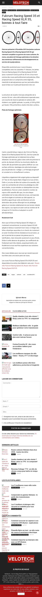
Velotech (4, 7)
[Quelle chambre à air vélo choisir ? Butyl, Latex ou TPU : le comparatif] (7, 318)
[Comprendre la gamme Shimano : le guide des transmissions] (6, 502)
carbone (19, 274)
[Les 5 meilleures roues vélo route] (6, 489)
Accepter (21, 594)
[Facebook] (4, 286)
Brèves (4, 349)
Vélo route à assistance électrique (20, 534)
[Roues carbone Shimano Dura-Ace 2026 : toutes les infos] (6, 453)
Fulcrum (10, 7)
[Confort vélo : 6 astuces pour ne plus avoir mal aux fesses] (7, 337)
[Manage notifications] (37, 592)
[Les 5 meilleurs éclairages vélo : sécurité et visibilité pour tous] (6, 512)
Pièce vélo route (12, 10)
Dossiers (5, 321)
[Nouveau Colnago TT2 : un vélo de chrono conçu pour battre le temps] (6, 472)
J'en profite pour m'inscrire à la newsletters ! (17, 423)
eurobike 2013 (30, 274)
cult (24, 274)
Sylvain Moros (21, 297)
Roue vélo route (34, 10)
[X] (8, 286)
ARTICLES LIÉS (6, 311)
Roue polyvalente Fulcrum (23, 10)
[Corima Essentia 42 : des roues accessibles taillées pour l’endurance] (7, 346)
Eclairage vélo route (16, 509)
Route (4, 12)
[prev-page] (3, 372)
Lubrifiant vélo (6, 330)
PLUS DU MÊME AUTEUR (19, 311)
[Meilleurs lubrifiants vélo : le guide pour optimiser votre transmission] (7, 328)
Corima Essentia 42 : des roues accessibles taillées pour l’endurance (24, 346)
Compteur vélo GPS (16, 525)
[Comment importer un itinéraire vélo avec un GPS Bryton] (6, 550)
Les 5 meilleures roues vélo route (23, 485)
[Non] (40, 591)
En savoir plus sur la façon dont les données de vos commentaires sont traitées (19, 436)
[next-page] (6, 372)
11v (8, 274)
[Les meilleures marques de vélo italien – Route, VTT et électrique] (7, 355)
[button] (3, 2)
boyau (13, 274)
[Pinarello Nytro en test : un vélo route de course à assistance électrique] (6, 537)
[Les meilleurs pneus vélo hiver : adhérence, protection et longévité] (7, 369)
